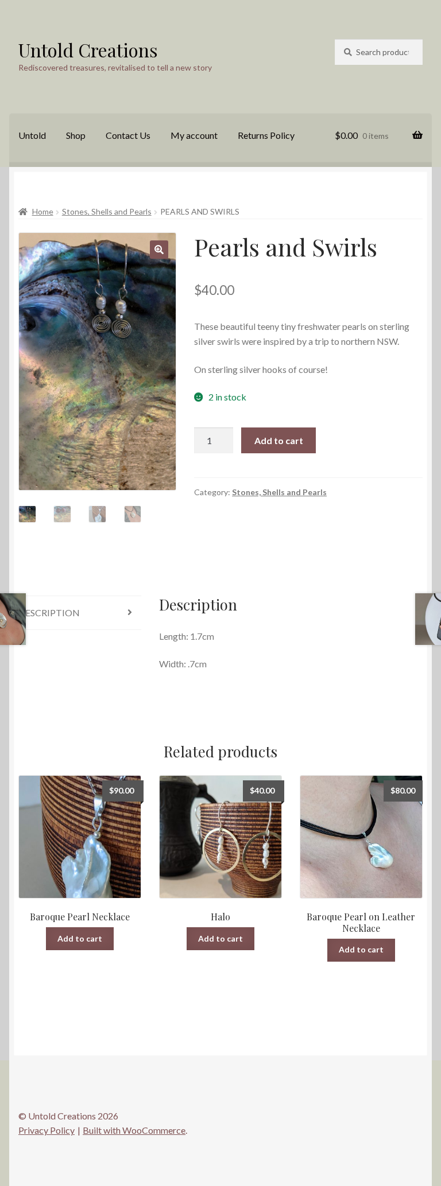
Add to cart (278, 440)
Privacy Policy (46, 1130)
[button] (159, 249)
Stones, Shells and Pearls (107, 211)
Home (42, 211)
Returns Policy (266, 135)
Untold (32, 135)
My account (194, 135)
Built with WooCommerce (134, 1130)
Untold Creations (88, 49)
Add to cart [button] (79, 938)
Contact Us (128, 135)
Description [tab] (49, 612)
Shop (76, 135)
